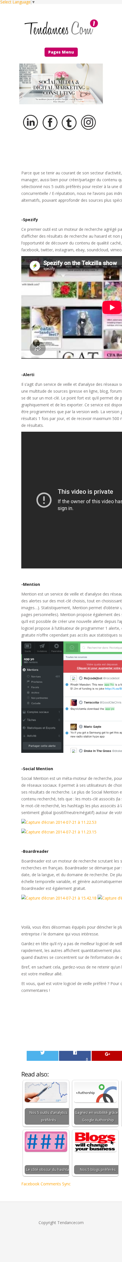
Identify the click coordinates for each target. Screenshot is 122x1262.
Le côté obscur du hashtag (48, 1169)
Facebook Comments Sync (46, 1183)
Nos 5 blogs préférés (98, 1169)
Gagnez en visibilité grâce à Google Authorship (98, 1116)
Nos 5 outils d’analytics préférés (49, 1116)
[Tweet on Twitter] (42, 1056)
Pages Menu (61, 52)
